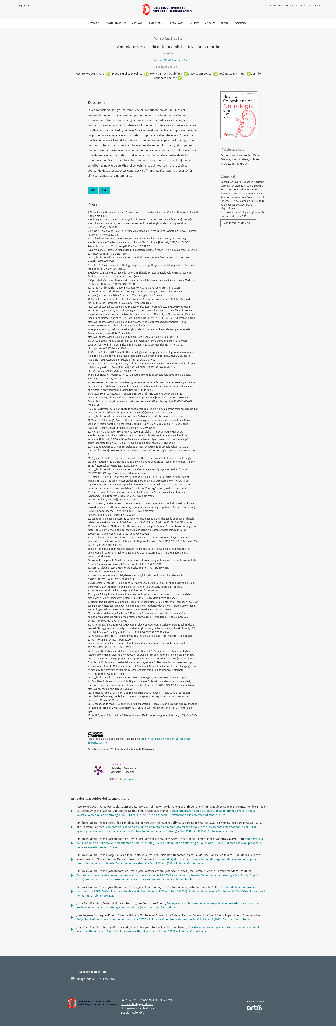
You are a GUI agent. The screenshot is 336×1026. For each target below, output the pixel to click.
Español (25, 5)
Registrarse (306, 5)
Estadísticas (241, 23)
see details (129, 779)
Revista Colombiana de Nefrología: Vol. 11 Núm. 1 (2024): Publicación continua (184, 831)
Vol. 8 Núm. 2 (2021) (168, 38)
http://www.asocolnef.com (137, 1008)
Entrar (318, 5)
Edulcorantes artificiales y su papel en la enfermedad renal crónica (213, 811)
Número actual (156, 23)
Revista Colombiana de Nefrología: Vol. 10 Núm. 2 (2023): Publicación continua (126, 907)
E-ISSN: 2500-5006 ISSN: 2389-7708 (281, 5)
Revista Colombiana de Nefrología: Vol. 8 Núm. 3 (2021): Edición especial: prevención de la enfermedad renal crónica (150, 815)
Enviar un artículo (116, 23)
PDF (93, 190)
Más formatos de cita (237, 223)
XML (104, 190)
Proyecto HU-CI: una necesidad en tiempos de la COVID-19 (113, 919)
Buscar (225, 23)
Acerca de (93, 23)
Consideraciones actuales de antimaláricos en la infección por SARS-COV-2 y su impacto (132, 875)
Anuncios (194, 23)
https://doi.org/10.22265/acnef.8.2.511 (168, 60)
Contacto (210, 23)
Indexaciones (176, 23)
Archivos (137, 23)
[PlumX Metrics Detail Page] (98, 770)
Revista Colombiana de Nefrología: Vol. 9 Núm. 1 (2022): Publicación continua (154, 863)
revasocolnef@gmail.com (137, 1004)
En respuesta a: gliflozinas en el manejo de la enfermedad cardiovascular (214, 903)
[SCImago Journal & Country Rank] (93, 978)
